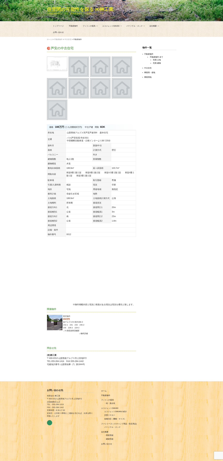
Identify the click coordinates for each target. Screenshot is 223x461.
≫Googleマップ (53, 402)
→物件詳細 (83, 333)
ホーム (104, 391)
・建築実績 (108, 439)
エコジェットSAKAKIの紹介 (115, 411)
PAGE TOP (215, 445)
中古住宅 (148, 68)
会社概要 (153, 26)
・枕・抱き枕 (109, 403)
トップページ (58, 26)
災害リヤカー (109, 415)
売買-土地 (157, 60)
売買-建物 (157, 63)
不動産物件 (73, 26)
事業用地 (148, 77)
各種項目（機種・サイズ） (115, 419)
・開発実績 (108, 435)
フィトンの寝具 (89, 26)
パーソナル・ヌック (134, 26)
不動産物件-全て (156, 57)
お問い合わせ (58, 32)
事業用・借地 (149, 72)
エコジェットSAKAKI (111, 26)
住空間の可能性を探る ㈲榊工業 (80, 9)
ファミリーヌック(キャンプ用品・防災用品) (119, 424)
